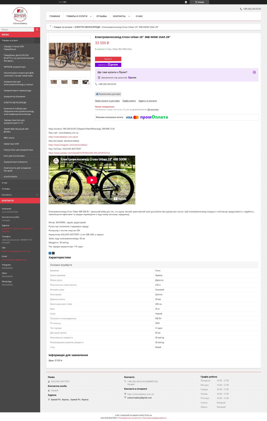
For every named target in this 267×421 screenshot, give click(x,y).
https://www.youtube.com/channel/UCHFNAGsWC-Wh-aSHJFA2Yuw (79, 153)
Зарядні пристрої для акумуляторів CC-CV (14, 121)
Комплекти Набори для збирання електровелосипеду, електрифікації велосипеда (19, 111)
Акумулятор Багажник (14, 96)
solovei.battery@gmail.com (14, 259)
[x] (53, 254)
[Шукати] (37, 29)
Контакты (7, 194)
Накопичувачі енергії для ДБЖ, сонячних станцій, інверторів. (19, 74)
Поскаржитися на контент (130, 418)
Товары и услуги (10, 40)
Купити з (102, 64)
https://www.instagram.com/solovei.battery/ (68, 145)
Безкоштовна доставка (110, 94)
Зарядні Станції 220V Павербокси (14, 48)
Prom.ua (148, 415)
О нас (4, 182)
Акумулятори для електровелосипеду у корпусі (18, 83)
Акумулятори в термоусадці (17, 90)
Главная (54, 16)
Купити (108, 58)
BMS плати (9, 137)
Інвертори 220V (11, 143)
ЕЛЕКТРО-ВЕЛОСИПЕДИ (15, 102)
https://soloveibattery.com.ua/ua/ (63, 137)
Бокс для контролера (14, 155)
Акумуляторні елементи (15, 161)
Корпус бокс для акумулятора (18, 149)
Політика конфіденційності (155, 418)
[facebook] (50, 254)
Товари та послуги (63, 27)
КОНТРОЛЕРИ (10, 176)
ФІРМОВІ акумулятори (14, 66)
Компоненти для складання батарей (17, 169)
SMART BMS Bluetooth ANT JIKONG (16, 130)
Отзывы (6, 188)
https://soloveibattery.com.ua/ (16, 251)
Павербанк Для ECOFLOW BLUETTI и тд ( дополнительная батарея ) (19, 58)
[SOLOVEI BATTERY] (20, 14)
